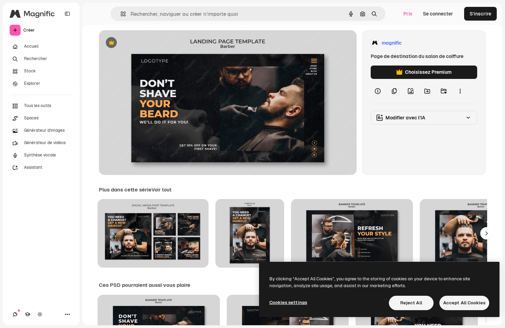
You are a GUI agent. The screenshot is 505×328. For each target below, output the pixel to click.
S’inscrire (480, 14)
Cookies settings (288, 302)
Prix (408, 14)
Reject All (411, 303)
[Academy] (27, 314)
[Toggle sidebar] (67, 13)
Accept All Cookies (464, 303)
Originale (144, 43)
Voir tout (161, 190)
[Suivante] (486, 233)
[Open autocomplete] (120, 13)
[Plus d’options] (460, 91)
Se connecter (438, 14)
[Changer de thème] (39, 314)
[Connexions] (15, 314)
